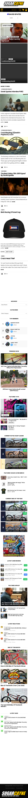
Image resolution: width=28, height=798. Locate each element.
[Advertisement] (14, 288)
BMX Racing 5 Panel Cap (11, 212)
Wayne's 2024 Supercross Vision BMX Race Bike (16, 467)
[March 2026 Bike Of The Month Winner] (14, 657)
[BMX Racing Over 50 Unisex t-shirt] (3, 491)
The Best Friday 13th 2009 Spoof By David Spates (13, 174)
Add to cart (9, 251)
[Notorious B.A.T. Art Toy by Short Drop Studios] (4, 609)
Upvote (2, 126)
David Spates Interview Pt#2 (12, 91)
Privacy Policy (19, 788)
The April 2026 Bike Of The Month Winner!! (11, 705)
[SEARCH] (20, 10)
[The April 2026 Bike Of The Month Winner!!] (14, 695)
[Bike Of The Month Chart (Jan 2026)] (14, 676)
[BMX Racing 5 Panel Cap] (14, 228)
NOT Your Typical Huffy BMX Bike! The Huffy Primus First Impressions (14, 367)
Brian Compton (15, 329)
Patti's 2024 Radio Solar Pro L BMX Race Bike (15, 530)
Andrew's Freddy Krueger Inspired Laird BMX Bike (15, 519)
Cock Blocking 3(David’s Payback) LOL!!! (10, 133)
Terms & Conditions (10, 788)
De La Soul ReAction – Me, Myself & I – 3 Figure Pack (17, 420)
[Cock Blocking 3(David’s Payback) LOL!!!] (14, 145)
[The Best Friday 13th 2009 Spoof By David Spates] (14, 186)
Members (14, 10)
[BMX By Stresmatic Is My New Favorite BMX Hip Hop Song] (4, 616)
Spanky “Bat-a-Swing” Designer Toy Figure (16, 426)
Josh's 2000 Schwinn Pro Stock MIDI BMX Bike (14, 569)
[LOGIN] (26, 10)
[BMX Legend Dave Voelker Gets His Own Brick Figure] (14, 408)
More (6, 122)
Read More (11, 422)
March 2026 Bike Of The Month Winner (13, 666)
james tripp (14, 342)
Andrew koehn (14, 322)
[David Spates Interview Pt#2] (14, 103)
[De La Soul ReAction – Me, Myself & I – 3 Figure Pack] (4, 421)
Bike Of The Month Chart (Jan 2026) (12, 685)
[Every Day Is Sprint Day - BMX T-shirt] (3, 478)
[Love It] (2, 650)
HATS (2, 210)
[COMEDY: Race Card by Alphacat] (14, 33)
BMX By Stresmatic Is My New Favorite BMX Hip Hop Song (16, 615)
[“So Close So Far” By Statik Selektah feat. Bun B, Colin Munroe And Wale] (14, 597)
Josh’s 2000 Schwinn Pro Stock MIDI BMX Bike (14, 634)
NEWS (10, 59)
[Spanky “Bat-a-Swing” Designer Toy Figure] (4, 427)
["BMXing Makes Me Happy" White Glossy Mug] (3, 484)
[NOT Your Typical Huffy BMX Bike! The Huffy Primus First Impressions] (14, 359)
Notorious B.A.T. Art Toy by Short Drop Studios (16, 608)
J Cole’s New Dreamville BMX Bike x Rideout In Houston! (15, 628)
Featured (4, 36)
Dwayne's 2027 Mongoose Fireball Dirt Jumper (15, 456)
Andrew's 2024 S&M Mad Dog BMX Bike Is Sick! (16, 446)
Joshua (12, 336)
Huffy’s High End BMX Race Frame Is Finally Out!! (15, 732)
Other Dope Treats (13, 36)
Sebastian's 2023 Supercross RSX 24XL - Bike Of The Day (15, 508)
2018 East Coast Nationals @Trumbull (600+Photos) (14, 389)
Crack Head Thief (8, 258)
